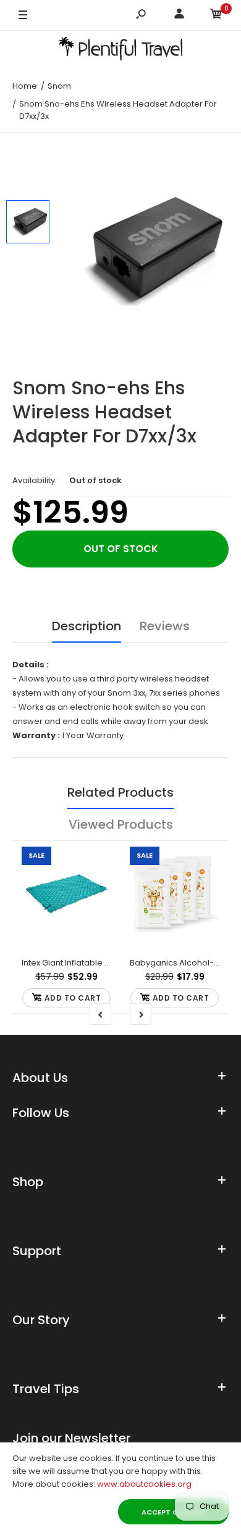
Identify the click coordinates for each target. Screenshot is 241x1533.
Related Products (120, 792)
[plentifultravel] (120, 51)
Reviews (165, 626)
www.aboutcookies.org (144, 1484)
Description (86, 626)
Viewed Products (121, 824)
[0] (216, 15)
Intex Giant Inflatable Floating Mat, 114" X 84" (107, 963)
